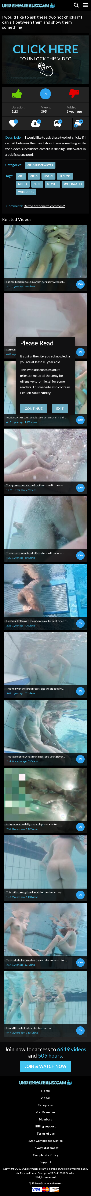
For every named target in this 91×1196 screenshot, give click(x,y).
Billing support (45, 1126)
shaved (52, 183)
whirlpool (26, 191)
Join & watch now (45, 1066)
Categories (46, 1105)
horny (48, 176)
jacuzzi (64, 176)
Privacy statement (46, 1148)
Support (45, 1162)
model (22, 183)
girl (21, 176)
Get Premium (45, 1112)
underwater (73, 183)
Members (45, 1119)
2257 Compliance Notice (45, 1140)
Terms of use (46, 1133)
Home (45, 1090)
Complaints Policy (45, 1155)
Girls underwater (40, 165)
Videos (46, 1098)
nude (37, 183)
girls (33, 176)
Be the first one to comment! (44, 206)
